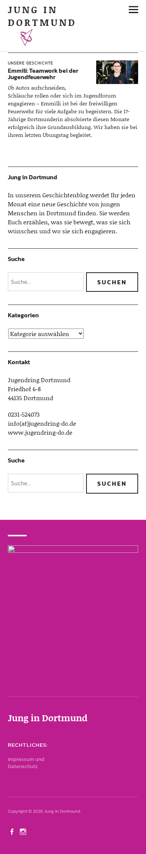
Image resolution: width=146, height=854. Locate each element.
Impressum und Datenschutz (26, 762)
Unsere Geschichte (30, 63)
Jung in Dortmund (42, 16)
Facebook (12, 831)
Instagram (24, 831)
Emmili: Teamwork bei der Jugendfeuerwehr (43, 74)
